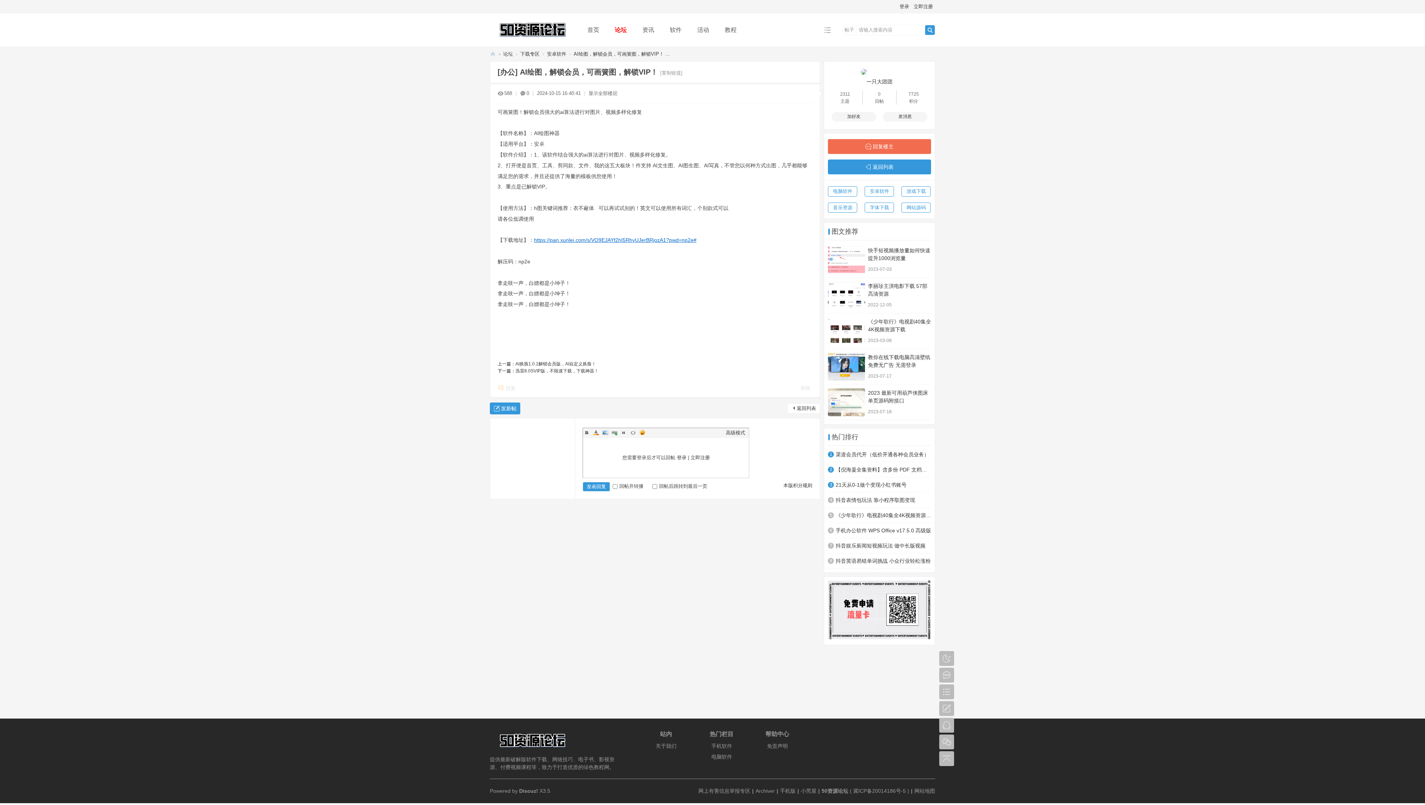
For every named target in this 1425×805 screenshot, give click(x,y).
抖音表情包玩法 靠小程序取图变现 (875, 500)
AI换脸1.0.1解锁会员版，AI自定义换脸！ (555, 364)
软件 (676, 30)
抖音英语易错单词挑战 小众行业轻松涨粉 (883, 561)
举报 (805, 388)
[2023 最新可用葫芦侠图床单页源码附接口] (846, 402)
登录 (904, 6)
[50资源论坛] (533, 41)
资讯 (648, 30)
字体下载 (879, 207)
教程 (731, 30)
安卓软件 (556, 54)
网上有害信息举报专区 (724, 791)
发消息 (905, 116)
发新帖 (509, 408)
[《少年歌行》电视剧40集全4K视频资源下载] (846, 331)
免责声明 (777, 746)
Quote (624, 432)
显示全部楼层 (603, 93)
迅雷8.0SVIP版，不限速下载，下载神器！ (557, 371)
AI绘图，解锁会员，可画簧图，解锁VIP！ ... (622, 54)
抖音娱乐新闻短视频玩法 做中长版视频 (881, 546)
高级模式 (735, 433)
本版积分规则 (797, 485)
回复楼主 (883, 147)
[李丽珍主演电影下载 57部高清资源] (846, 295)
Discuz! (528, 791)
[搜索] (930, 30)
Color (596, 432)
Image (605, 432)
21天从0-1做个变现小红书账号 (871, 485)
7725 (913, 94)
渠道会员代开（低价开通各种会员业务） (882, 454)
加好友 (854, 116)
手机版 (788, 791)
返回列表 (806, 408)
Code (633, 432)
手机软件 (721, 746)
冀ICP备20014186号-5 (879, 791)
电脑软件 (842, 191)
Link (614, 432)
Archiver (765, 791)
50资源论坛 (493, 54)
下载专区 (530, 54)
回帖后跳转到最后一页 (683, 486)
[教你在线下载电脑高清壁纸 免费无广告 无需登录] (846, 367)
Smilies (642, 432)
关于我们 (666, 746)
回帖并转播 (631, 486)
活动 (703, 30)
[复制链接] (671, 73)
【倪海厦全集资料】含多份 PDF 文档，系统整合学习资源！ (883, 470)
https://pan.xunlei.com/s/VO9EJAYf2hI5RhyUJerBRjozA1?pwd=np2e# (615, 240)
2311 (845, 94)
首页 (593, 30)
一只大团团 (879, 82)
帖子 (849, 30)
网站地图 (924, 791)
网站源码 (916, 207)
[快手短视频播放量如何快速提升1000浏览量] (846, 260)
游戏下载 (916, 191)
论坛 (621, 30)
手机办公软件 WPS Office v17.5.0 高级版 (883, 530)
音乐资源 (842, 207)
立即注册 (923, 6)
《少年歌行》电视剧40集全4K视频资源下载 (883, 515)
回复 (510, 388)
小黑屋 (808, 791)
